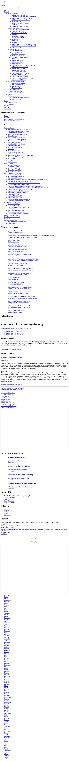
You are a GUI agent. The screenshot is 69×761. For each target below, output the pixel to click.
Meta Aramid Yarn (17, 88)
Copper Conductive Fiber (15, 232)
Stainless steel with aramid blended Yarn (23, 483)
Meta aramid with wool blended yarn (18, 213)
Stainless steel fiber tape (18, 68)
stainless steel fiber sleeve (8, 402)
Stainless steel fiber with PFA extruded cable (24, 44)
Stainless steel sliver (17, 60)
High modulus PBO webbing (16, 197)
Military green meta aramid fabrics (17, 274)
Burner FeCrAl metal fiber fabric (17, 192)
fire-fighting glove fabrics (15, 312)
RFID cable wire (16, 47)
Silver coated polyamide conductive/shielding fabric (22, 298)
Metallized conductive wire (15, 28)
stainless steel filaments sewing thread (18, 256)
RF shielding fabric (17, 52)
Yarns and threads (13, 13)
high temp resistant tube (7, 394)
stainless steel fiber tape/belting (15, 388)
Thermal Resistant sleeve (8, 407)
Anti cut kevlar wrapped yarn (20, 26)
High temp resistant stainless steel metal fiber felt (21, 189)
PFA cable (14, 42)
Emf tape (14, 529)
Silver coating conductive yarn (20, 23)
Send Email (4, 534)
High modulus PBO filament (20, 76)
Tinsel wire (15, 34)
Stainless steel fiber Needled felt (17, 246)
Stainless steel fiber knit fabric (20, 67)
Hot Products (4, 527)
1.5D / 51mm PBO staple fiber (20, 73)
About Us (7, 107)
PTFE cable (15, 41)
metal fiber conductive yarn (26, 529)
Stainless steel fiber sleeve (19, 70)
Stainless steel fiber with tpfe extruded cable (24, 46)
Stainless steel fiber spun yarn (20, 15)
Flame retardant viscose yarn (16, 210)
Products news (12, 104)
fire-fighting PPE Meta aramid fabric (18, 302)
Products (6, 12)
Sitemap (11, 527)
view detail (11, 462)
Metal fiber (15, 59)
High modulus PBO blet (15, 196)
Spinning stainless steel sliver (16, 176)
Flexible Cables (16, 39)
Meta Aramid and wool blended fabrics (19, 293)
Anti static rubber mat (14, 96)
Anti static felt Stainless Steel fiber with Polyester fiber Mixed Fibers (27, 179)
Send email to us (5, 349)
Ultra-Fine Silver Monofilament (20, 29)
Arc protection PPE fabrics (15, 284)
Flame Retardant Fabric (18, 83)
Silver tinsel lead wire (18, 36)
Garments (10, 94)
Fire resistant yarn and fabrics (16, 81)
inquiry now (4, 524)
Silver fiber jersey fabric (18, 54)
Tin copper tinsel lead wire (19, 37)
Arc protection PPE (13, 279)
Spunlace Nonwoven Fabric (16, 93)
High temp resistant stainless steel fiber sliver (20, 270)
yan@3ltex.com (8, 499)
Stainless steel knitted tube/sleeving (14, 389)
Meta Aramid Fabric (17, 84)
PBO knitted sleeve (13, 242)
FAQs (6, 105)
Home (6, 10)
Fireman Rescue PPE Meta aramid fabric (19, 288)
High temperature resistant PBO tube (18, 200)
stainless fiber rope (6, 401)
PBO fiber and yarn (13, 194)
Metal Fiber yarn (58, 529)
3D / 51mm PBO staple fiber (20, 75)
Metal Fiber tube (5, 399)
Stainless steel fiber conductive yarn (22, 18)
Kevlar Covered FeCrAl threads (17, 265)
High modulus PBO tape (19, 80)
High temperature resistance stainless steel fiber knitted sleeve (25, 186)
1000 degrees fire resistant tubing (43, 529)
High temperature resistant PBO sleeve (23, 78)
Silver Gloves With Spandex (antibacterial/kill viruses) (23, 260)
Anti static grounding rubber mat (21, 97)
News (6, 101)
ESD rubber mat (16, 99)
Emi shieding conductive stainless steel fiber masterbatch (24, 183)
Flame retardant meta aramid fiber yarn (19, 207)
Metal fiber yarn (16, 63)
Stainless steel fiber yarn (15, 178)
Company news (12, 102)
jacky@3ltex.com (9, 501)
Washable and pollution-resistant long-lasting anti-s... (23, 237)
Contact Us (7, 109)
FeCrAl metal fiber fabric (19, 71)
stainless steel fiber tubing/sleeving (20, 475)
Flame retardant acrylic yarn (16, 212)
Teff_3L (3, 535)
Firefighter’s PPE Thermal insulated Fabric (20, 307)
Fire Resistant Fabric (14, 204)
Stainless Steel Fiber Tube (8, 404)
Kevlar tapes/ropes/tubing (15, 91)
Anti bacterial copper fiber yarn (20, 25)
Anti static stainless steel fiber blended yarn (24, 16)
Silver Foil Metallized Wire (19, 33)
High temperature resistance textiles (18, 57)
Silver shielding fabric (18, 55)
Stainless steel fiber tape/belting (17, 251)
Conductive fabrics (13, 49)
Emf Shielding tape (6, 529)
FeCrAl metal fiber (17, 62)
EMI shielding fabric (17, 50)
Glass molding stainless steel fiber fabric (19, 184)
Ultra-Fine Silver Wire (18, 31)
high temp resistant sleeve (8, 393)
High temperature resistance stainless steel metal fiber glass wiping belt (28, 187)
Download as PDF (15, 349)
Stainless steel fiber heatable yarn (21, 20)
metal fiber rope (5, 396)
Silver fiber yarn (16, 21)
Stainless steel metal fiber (15, 175)
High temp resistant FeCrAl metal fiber (19, 191)
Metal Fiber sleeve (6, 398)
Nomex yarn (15, 89)
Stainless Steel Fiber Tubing (9, 406)
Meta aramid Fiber (17, 86)
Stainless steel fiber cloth (17, 458)
